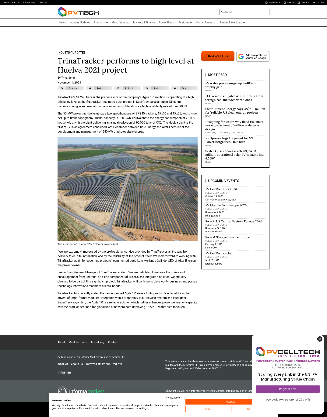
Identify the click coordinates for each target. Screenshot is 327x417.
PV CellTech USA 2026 (221, 189)
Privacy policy (173, 397)
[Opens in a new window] (64, 372)
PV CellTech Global (218, 253)
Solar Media (10, 2)
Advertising (29, 2)
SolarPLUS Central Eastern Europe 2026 (233, 221)
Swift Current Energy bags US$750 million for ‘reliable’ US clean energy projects (235, 110)
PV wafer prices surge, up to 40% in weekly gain (230, 85)
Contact (43, 2)
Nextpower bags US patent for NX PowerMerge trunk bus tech (229, 140)
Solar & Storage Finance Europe (227, 237)
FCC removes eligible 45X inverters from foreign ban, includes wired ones (234, 97)
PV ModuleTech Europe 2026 (226, 205)
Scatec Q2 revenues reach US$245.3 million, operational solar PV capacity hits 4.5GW (234, 154)
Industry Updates (72, 52)
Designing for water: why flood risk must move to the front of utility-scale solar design (234, 125)
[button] (71, 88)
